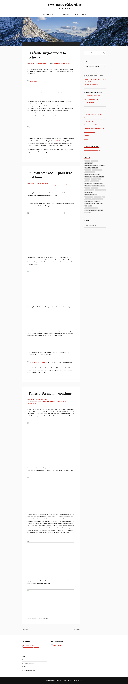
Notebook (87, 185)
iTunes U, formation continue (49, 393)
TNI (101, 203)
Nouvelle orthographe (98, 185)
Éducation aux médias (47, 14)
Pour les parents (40, 187)
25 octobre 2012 (43, 183)
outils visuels (88, 192)
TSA (86, 205)
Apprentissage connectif (91, 165)
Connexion (26, 659)
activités (87, 160)
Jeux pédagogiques (89, 102)
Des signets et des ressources (42, 401)
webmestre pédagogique (91, 208)
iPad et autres (60, 63)
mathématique (94, 181)
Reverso (86, 139)
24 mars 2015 (42, 63)
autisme (102, 165)
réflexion (87, 199)
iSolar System (59, 141)
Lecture (68, 63)
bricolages (95, 167)
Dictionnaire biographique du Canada (93, 114)
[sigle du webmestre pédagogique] (56, 645)
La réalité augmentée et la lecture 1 (46, 55)
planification (88, 196)
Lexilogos (86, 135)
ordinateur (95, 187)
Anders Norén (78, 680)
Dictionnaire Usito (88, 121)
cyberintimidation (90, 172)
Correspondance (97, 169)
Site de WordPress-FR (29, 670)
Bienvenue (87, 167)
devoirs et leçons (89, 174)
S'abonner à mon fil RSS (28, 645)
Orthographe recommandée (91, 84)
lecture (87, 181)
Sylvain (31, 63)
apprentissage (89, 163)
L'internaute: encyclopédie (90, 124)
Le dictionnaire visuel (89, 132)
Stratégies (83, 14)
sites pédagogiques (97, 199)
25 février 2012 (42, 399)
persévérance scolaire (91, 194)
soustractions (89, 201)
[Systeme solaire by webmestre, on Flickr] (32, 81)
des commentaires (29, 666)
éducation (87, 212)
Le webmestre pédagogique (64, 4)
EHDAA (76, 14)
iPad (99, 178)
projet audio (97, 196)
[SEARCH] (104, 53)
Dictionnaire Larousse (89, 117)
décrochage (88, 176)
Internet (94, 178)
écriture (100, 210)
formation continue (98, 176)
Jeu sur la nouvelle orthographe (92, 95)
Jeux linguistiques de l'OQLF (91, 99)
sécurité (97, 201)
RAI (104, 196)
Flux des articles (29, 663)
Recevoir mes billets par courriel (31, 647)
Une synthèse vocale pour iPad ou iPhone (50, 175)
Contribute (88, 169)
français (87, 178)
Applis (54, 63)
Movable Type (88, 183)
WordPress (63, 680)
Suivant (77, 629)
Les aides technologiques (63, 14)
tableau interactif (90, 203)
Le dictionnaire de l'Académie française (94, 128)
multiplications (98, 183)
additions (94, 160)
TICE (98, 203)
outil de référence (100, 190)
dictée (97, 174)
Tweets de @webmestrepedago (92, 150)
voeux (90, 205)
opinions (87, 187)
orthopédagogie (89, 190)
